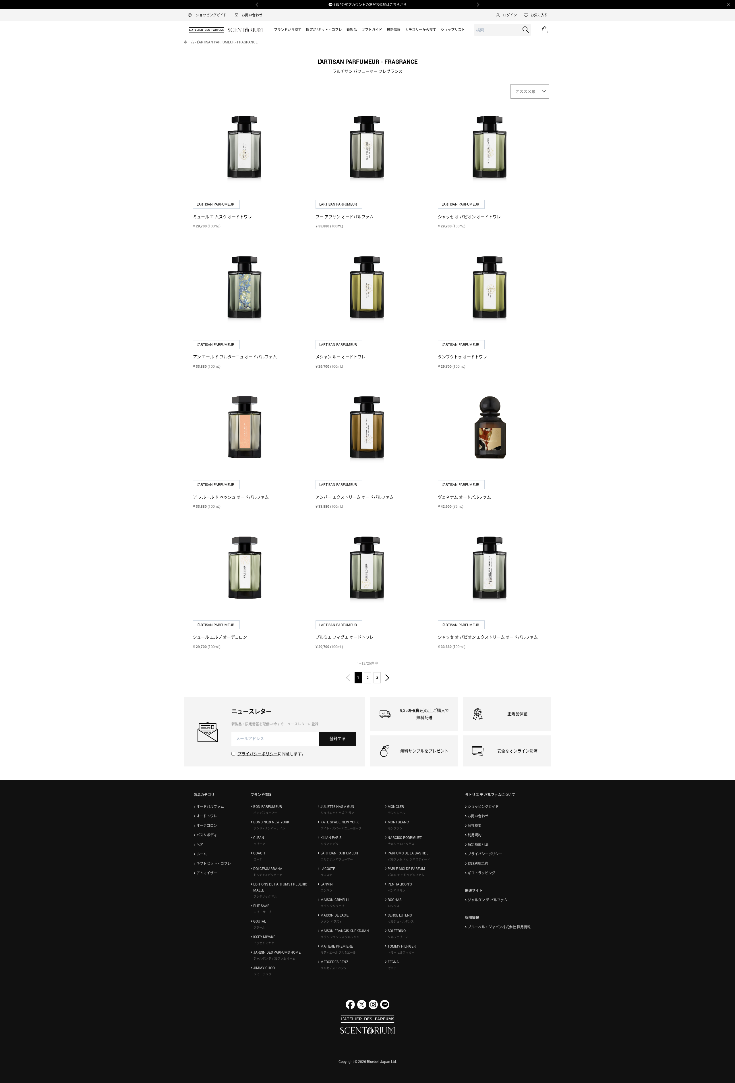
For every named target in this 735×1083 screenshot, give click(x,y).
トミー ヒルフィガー (401, 952)
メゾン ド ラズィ (331, 921)
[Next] (477, 4)
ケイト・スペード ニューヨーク (341, 828)
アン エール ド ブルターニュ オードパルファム (235, 356)
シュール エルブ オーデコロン (220, 637)
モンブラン (395, 828)
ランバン (326, 890)
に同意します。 (271, 753)
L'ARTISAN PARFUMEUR (216, 204)
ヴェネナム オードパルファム (464, 497)
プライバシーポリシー (257, 753)
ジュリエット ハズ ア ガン (337, 813)
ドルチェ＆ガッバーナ (268, 875)
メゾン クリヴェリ (332, 906)
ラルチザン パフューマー (337, 859)
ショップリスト (453, 29)
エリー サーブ (262, 912)
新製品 (352, 29)
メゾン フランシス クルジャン (340, 937)
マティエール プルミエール (338, 952)
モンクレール (396, 813)
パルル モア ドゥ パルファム (406, 875)
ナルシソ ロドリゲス (401, 844)
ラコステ (326, 875)
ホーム (189, 42)
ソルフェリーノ (398, 937)
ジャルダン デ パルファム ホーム (274, 959)
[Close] (728, 4)
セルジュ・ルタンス (401, 921)
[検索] (526, 29)
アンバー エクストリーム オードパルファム (355, 497)
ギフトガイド (371, 29)
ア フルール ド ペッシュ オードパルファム (231, 497)
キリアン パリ (330, 844)
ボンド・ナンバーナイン (269, 828)
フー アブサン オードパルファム (345, 216)
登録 (338, 738)
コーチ (258, 859)
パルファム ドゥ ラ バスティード (409, 859)
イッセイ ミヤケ (264, 943)
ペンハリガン (396, 890)
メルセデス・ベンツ (334, 968)
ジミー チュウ (262, 974)
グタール (259, 927)
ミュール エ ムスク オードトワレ (222, 216)
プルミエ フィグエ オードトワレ (345, 637)
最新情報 (394, 29)
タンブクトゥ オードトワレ (462, 356)
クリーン (259, 844)
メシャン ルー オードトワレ (340, 356)
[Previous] (257, 4)
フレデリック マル (265, 896)
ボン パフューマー (265, 813)
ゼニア (392, 968)
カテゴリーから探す (420, 29)
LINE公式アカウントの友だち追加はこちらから (370, 4)
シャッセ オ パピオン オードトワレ (469, 216)
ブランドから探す (287, 29)
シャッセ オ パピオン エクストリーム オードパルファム (488, 637)
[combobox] (502, 30)
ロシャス (393, 906)
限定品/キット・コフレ (324, 29)
